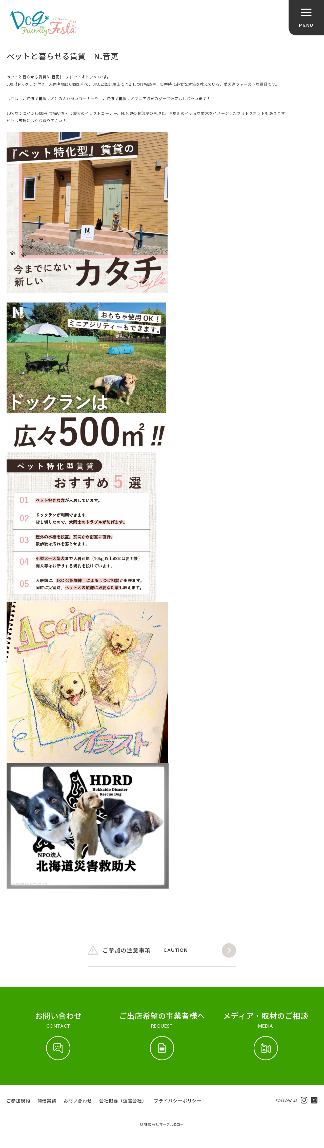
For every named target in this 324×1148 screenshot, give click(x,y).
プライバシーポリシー (177, 1100)
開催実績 (46, 1100)
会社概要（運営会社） (123, 1100)
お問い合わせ (78, 1100)
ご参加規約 (18, 1100)
